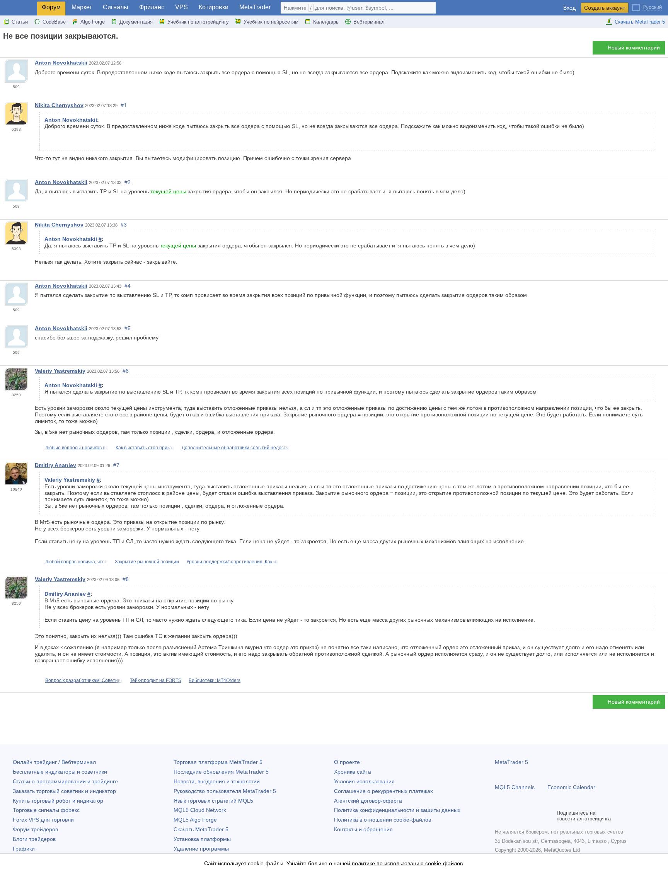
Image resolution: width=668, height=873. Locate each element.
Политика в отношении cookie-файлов (382, 820)
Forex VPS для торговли (43, 820)
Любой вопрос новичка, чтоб (76, 561)
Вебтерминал (369, 22)
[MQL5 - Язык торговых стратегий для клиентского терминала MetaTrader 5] (18, 7)
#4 (127, 286)
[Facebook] (499, 815)
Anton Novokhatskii (61, 63)
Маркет (82, 7)
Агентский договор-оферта (368, 801)
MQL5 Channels (515, 787)
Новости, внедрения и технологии (217, 781)
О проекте (347, 762)
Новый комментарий (634, 47)
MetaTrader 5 (511, 762)
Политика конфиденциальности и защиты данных (397, 810)
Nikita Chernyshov (59, 105)
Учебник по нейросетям (271, 22)
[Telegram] (511, 815)
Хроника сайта (352, 772)
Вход (569, 8)
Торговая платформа (218, 762)
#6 (126, 371)
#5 (127, 328)
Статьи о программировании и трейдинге (65, 781)
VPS (181, 7)
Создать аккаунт (604, 8)
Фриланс (151, 7)
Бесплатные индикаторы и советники (60, 772)
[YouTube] (536, 815)
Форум (51, 7)
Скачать (201, 829)
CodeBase (54, 22)
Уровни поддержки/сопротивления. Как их (232, 561)
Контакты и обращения (363, 829)
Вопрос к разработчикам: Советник (84, 680)
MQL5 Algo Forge (195, 820)
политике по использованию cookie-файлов (407, 863)
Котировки (213, 7)
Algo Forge (92, 22)
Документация (136, 22)
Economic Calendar (571, 787)
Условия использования (364, 781)
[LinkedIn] (549, 815)
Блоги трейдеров (34, 839)
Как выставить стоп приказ (145, 447)
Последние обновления (221, 772)
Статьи (20, 22)
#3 (124, 225)
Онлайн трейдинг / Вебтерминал (54, 762)
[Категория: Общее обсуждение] (15, 50)
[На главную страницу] (5, 50)
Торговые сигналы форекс (46, 810)
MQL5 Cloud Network (200, 810)
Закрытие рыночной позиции (147, 561)
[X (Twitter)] (524, 815)
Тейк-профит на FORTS (155, 680)
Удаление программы (201, 849)
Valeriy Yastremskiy (60, 371)
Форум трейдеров (35, 829)
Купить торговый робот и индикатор (58, 801)
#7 (116, 465)
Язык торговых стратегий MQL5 (213, 801)
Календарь (326, 22)
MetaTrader (255, 7)
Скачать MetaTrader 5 (640, 22)
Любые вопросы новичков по (76, 447)
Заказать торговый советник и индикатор (64, 791)
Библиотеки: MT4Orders (214, 680)
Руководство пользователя (225, 791)
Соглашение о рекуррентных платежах (383, 791)
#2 (127, 182)
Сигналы (115, 7)
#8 (126, 579)
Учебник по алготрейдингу (198, 22)
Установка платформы (202, 839)
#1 (124, 105)
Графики (24, 849)
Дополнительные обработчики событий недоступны (239, 447)
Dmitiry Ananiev (55, 465)
